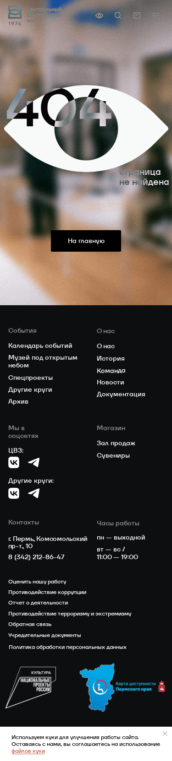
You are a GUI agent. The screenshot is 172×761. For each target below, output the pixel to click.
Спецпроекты (30, 377)
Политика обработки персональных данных (68, 646)
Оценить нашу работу (37, 581)
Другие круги (30, 389)
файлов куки (28, 750)
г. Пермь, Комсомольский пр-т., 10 (48, 542)
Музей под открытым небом (43, 361)
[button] (156, 15)
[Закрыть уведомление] (165, 733)
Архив (18, 401)
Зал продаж (116, 443)
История (111, 358)
